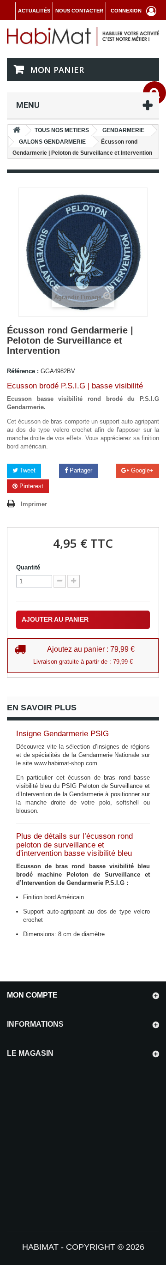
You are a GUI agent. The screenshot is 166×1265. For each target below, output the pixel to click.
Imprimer (34, 504)
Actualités (34, 10)
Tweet (27, 470)
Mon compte (32, 995)
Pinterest (30, 486)
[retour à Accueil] (16, 130)
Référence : (23, 371)
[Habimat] (83, 36)
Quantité (28, 567)
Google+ (141, 470)
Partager (80, 470)
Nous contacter (79, 10)
